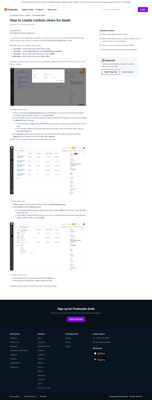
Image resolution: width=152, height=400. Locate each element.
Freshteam (13, 355)
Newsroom (41, 375)
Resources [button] (52, 10)
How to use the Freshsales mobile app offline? (118, 45)
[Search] (135, 9)
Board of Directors (44, 346)
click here (83, 2)
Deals (28, 15)
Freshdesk (13, 338)
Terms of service (30, 396)
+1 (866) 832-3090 (102, 338)
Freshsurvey (14, 367)
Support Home (28, 10)
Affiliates (40, 363)
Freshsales (13, 346)
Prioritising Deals (38, 15)
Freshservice (14, 342)
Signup (67, 346)
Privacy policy (14, 396)
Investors (41, 350)
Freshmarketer (15, 363)
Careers (40, 371)
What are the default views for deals (114, 34)
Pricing (67, 342)
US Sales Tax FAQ (44, 388)
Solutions (41, 359)
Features (68, 338)
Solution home (18, 15)
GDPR (40, 384)
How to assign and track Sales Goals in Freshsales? (119, 49)
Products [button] (40, 10)
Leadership (41, 342)
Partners (40, 367)
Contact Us (41, 379)
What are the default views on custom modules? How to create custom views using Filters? (121, 40)
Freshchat (13, 359)
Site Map (43, 396)
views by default (29, 286)
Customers (41, 355)
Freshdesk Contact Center (19, 350)
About (40, 338)
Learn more (127, 72)
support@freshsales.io (103, 342)
